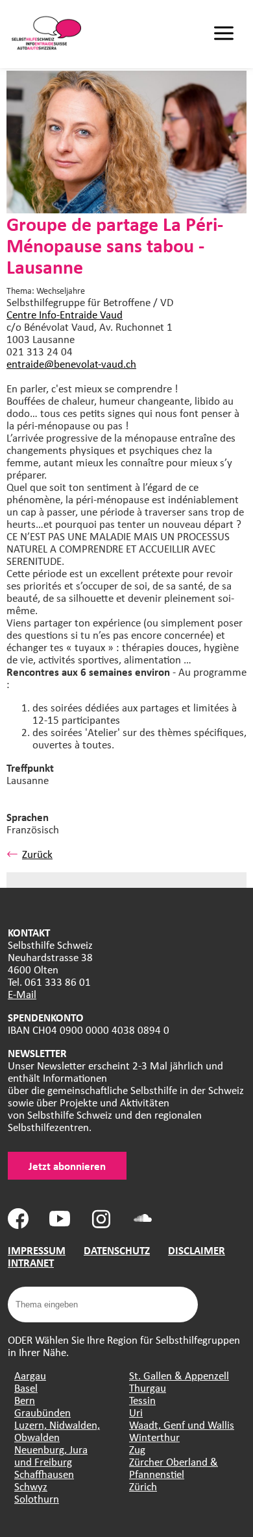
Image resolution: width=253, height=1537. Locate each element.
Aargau (30, 1375)
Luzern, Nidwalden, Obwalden (57, 1430)
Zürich (143, 1486)
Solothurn (36, 1498)
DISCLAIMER (196, 1250)
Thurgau (147, 1387)
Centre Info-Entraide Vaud (64, 314)
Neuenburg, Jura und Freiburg (51, 1455)
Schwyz (30, 1486)
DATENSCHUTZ (117, 1250)
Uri (136, 1412)
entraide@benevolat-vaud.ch (71, 363)
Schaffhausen (44, 1473)
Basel (26, 1387)
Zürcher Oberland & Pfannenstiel (173, 1467)
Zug (137, 1449)
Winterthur (154, 1436)
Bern (24, 1399)
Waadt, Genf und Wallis (181, 1424)
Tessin (142, 1399)
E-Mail (22, 993)
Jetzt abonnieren (67, 1165)
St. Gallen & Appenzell (179, 1375)
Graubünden (42, 1412)
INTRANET (31, 1262)
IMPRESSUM (37, 1250)
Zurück (37, 854)
